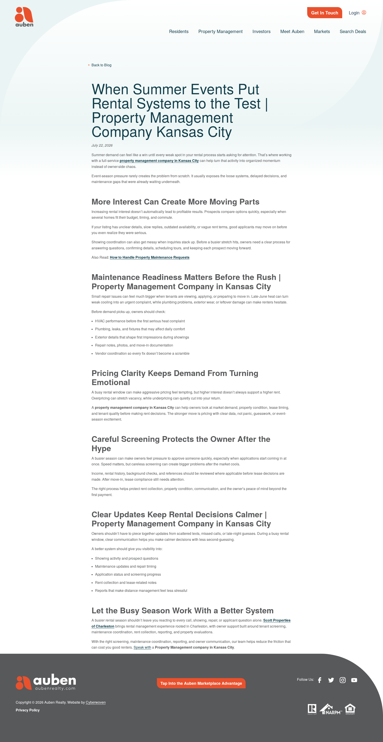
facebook (319, 680)
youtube (354, 680)
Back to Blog (101, 64)
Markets (322, 31)
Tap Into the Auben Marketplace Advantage (201, 683)
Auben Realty (24, 17)
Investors (261, 31)
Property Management (220, 31)
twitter (331, 680)
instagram (342, 680)
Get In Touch (324, 12)
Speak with (142, 647)
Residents (179, 31)
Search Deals (353, 31)
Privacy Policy (28, 709)
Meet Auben (292, 31)
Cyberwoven (96, 702)
